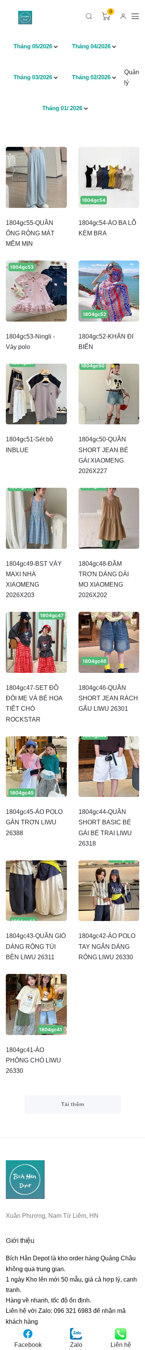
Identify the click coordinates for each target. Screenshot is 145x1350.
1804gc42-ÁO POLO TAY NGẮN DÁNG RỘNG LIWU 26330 (106, 946)
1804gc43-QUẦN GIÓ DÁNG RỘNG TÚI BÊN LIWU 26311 (36, 946)
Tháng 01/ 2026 (62, 108)
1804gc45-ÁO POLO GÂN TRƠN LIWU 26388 (34, 822)
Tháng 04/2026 (91, 46)
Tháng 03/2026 (33, 77)
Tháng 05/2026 (33, 46)
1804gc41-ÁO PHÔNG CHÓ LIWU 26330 (33, 1060)
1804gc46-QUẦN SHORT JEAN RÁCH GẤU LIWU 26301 (108, 698)
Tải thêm (72, 1104)
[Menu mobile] (135, 16)
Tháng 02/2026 (91, 77)
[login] (123, 16)
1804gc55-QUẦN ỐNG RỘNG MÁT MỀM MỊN (30, 233)
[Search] (89, 16)
